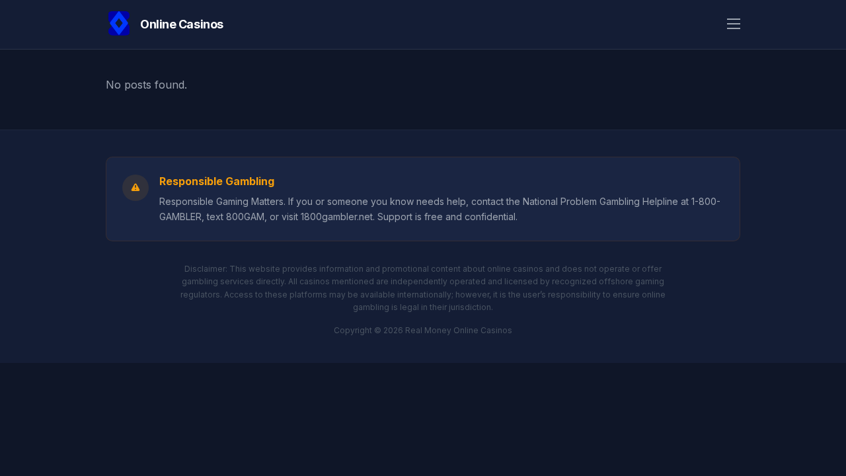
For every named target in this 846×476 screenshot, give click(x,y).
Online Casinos (181, 24)
